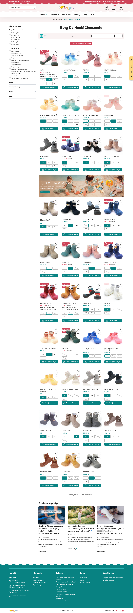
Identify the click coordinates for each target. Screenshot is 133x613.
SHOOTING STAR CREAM (70, 389)
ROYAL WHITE (109, 303)
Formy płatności (61, 587)
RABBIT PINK (87, 262)
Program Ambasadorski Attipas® (113, 578)
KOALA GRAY (44, 156)
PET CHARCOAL (88, 219)
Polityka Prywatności (39, 582)
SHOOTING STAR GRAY (90, 389)
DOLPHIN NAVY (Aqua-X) (69, 70)
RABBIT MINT (66, 262)
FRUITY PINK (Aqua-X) (111, 70)
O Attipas (36, 578)
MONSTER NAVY (67, 156)
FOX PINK (86, 70)
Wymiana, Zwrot (61, 592)
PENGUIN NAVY (67, 219)
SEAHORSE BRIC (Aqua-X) (48, 348)
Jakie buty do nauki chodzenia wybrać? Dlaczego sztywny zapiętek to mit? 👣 (81, 528)
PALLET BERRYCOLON (111, 156)
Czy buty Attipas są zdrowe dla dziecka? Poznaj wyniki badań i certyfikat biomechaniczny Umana (50, 530)
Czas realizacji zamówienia (64, 584)
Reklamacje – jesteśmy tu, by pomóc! (65, 595)
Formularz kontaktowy (19, 596)
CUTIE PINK (44, 70)
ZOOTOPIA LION (67, 472)
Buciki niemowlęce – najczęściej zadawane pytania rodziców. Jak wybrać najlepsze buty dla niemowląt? (110, 529)
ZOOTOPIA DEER (46, 472)
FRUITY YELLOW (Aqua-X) (48, 115)
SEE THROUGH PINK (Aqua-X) (111, 349)
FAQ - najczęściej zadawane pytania (65, 578)
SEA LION (65, 348)
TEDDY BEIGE (66, 431)
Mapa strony (37, 585)
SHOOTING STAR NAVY (111, 389)
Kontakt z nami (61, 601)
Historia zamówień (85, 582)
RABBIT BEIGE (45, 262)
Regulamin (59, 598)
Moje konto (83, 578)
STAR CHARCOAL (46, 431)
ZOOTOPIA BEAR (110, 431)
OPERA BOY (87, 156)
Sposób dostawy (61, 589)
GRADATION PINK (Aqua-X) (91, 115)
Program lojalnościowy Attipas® (66, 582)
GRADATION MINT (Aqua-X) (70, 115)
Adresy (82, 580)
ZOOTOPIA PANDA (89, 472)
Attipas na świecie (38, 580)
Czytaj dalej (42, 551)
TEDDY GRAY (87, 431)
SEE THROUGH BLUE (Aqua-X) (90, 349)
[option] (51, 529)
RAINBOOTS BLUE (110, 262)
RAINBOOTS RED (45, 303)
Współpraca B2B (108, 580)
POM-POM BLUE (109, 219)
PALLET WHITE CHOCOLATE (45, 220)
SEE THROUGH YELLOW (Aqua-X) (48, 390)
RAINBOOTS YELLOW (69, 303)
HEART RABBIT (109, 115)
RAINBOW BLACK (88, 303)
